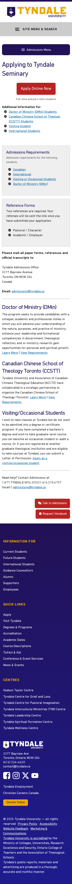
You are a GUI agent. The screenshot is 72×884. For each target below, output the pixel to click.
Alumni (8, 577)
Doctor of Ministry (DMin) (30, 184)
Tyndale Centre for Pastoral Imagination (31, 703)
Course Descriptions (17, 646)
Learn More (10, 353)
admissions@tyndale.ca (28, 291)
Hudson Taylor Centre (18, 690)
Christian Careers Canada (21, 793)
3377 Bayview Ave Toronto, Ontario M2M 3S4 (21, 756)
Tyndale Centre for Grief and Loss (26, 696)
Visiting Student (20, 126)
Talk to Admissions (54, 503)
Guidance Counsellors (18, 570)
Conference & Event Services (23, 658)
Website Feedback (15, 828)
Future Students (14, 558)
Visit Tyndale (12, 621)
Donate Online (15, 802)
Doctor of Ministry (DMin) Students (33, 112)
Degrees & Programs (17, 627)
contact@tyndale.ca (16, 766)
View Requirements (34, 353)
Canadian (19, 169)
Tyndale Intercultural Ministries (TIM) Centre (34, 709)
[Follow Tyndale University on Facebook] (6, 775)
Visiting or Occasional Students (34, 179)
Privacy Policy (27, 824)
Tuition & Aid (12, 652)
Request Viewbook (54, 513)
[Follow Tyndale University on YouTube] (34, 775)
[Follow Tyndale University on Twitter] (25, 775)
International (22, 174)
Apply (7, 614)
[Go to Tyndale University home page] (23, 745)
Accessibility (48, 824)
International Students (24, 131)
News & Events (13, 665)
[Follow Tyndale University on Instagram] (16, 775)
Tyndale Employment (18, 786)
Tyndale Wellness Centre (20, 728)
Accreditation (12, 633)
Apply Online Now (36, 89)
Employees (11, 589)
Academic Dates (14, 640)
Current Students (15, 551)
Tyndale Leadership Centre (22, 715)
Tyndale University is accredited (25, 838)
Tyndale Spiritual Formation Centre (27, 722)
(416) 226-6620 (14, 762)
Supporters (11, 583)
